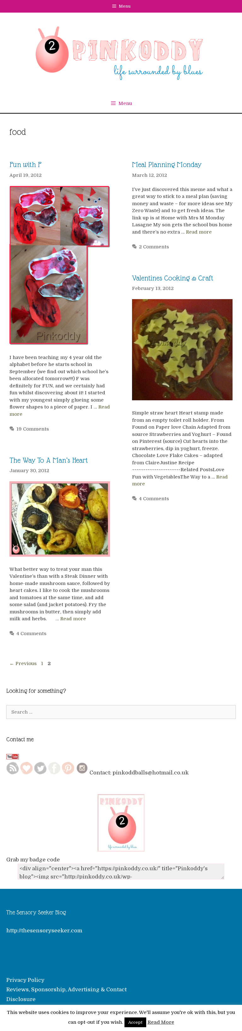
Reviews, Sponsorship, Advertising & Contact (66, 990)
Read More (160, 1022)
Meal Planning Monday (166, 164)
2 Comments (154, 247)
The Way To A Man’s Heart (48, 460)
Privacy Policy (25, 980)
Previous (23, 663)
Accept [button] (135, 1022)
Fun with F (25, 164)
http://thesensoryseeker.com (44, 931)
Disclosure (21, 999)
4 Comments (154, 498)
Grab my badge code (33, 860)
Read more (199, 232)
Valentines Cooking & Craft (172, 278)
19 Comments (32, 429)
